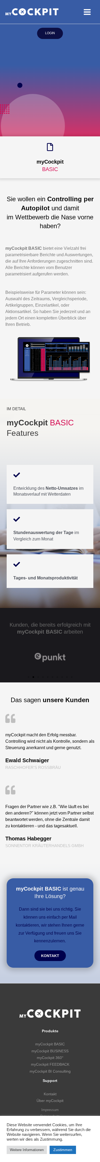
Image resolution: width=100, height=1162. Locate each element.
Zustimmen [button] (62, 1150)
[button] (28, 677)
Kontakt (50, 1094)
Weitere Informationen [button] (27, 1150)
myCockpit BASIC (50, 1044)
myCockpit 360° (50, 1058)
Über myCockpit (50, 1101)
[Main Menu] (87, 11)
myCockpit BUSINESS (50, 1051)
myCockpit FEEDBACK (50, 1064)
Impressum (50, 1110)
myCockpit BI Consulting (50, 1071)
